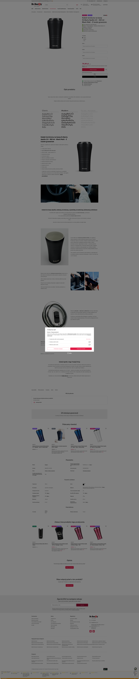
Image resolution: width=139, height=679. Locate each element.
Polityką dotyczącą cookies (72, 333)
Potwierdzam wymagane (58, 348)
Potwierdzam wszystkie (81, 348)
